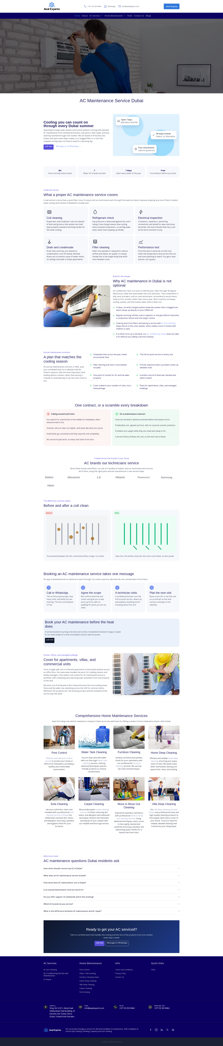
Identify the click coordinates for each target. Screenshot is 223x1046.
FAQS (129, 15)
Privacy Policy (120, 973)
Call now (48, 146)
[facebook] (150, 1029)
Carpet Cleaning (94, 804)
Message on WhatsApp (117, 942)
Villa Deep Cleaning (164, 804)
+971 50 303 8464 (126, 1008)
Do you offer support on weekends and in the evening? (69, 897)
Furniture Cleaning (129, 752)
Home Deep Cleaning (164, 752)
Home (77, 15)
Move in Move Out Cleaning (129, 805)
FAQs (153, 969)
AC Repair (47, 979)
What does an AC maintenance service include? (65, 875)
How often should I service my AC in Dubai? (63, 868)
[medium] (173, 1029)
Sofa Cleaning (59, 804)
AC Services (95, 15)
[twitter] (167, 1029)
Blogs (148, 15)
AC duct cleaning (168, 323)
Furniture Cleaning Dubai (89, 977)
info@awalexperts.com (130, 6)
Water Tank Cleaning (94, 752)
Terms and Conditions (124, 969)
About (85, 15)
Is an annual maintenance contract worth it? (64, 889)
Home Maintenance (114, 15)
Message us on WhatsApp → (68, 146)
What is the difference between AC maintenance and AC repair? (73, 911)
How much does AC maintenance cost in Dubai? (65, 882)
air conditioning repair (156, 334)
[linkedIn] (161, 1029)
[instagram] (156, 1029)
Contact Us (139, 15)
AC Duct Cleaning (50, 969)
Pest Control (59, 752)
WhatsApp (111, 6)
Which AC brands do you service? (58, 904)
